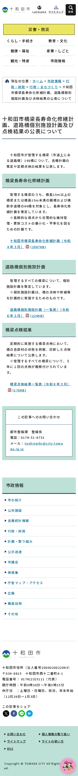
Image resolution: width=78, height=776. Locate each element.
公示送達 (15, 551)
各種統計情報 (18, 520)
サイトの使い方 (53, 741)
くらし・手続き (20, 40)
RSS (10, 749)
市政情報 (58, 60)
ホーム (37, 81)
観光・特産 (20, 60)
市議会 (13, 562)
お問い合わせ (16, 734)
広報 (11, 593)
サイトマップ (56, 11)
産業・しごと (58, 50)
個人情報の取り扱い (56, 734)
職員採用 (15, 603)
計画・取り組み (20, 541)
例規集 (13, 572)
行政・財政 (17, 531)
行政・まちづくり (43, 87)
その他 (13, 614)
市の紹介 (15, 500)
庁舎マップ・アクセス (25, 582)
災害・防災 (38, 29)
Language (39, 11)
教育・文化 (58, 40)
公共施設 (15, 510)
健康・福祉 (20, 50)
